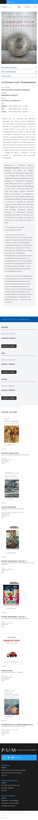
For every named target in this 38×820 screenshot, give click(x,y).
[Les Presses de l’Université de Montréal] (6, 7)
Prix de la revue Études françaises (15, 90)
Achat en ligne (6, 76)
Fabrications (12, 671)
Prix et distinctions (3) (8, 71)
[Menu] (35, 7)
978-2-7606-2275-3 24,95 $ (18, 106)
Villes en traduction (15, 454)
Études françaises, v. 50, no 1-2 (17, 562)
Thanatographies (12, 508)
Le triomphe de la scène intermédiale (17, 725)
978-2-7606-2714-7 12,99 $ (18, 109)
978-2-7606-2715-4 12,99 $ (18, 112)
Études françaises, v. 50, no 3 (14, 617)
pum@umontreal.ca (8, 806)
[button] (19, 7)
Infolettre (27, 7)
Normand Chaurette (9, 95)
